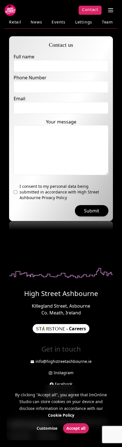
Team (107, 22)
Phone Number (30, 77)
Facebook (63, 384)
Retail (15, 22)
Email (19, 98)
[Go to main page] (10, 10)
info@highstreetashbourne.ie (63, 361)
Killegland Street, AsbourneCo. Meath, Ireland (61, 309)
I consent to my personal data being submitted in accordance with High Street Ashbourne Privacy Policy (59, 192)
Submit (91, 211)
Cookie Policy (61, 415)
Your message (61, 122)
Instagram (63, 372)
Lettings (83, 22)
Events (59, 22)
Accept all (75, 428)
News (36, 22)
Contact (90, 9)
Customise (47, 428)
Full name (24, 57)
